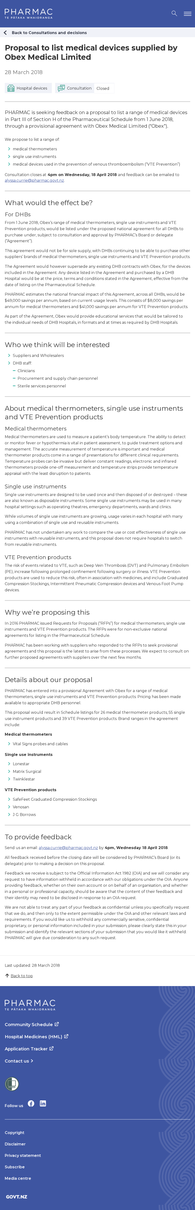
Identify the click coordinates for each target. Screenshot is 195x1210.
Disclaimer (15, 1144)
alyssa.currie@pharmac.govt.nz (34, 180)
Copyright (14, 1132)
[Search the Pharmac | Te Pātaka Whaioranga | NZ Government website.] (174, 13)
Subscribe (15, 1167)
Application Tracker (26, 1049)
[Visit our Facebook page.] (31, 1103)
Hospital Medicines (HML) (33, 1036)
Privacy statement (23, 1155)
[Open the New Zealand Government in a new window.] (97, 1197)
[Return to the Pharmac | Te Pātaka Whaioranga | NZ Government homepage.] (28, 13)
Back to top (22, 976)
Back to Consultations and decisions (49, 32)
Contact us (17, 1061)
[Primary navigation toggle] (186, 13)
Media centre (18, 1178)
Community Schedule (29, 1024)
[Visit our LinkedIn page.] (43, 1103)
